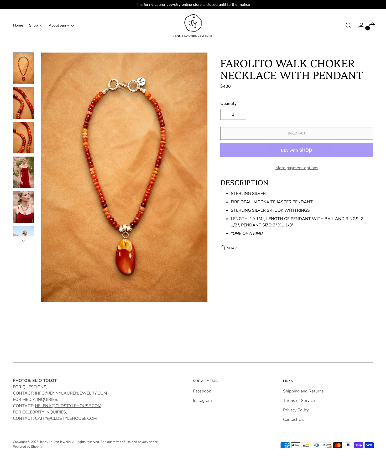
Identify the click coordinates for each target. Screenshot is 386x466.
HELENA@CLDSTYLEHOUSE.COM (68, 406)
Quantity (228, 103)
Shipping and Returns (303, 391)
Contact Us (293, 419)
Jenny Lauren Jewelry (55, 441)
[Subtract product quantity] (225, 114)
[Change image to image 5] (23, 207)
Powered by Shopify (27, 446)
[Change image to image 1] (23, 68)
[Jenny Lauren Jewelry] (193, 25)
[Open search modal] (348, 25)
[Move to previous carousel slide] (356, 342)
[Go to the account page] (359, 25)
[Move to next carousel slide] (368, 342)
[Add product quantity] (241, 114)
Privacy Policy (296, 410)
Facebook (202, 391)
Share (233, 248)
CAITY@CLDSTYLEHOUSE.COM (66, 418)
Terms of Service (299, 400)
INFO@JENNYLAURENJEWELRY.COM (71, 393)
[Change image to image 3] (23, 137)
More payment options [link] (296, 168)
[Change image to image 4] (23, 172)
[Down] (23, 240)
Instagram (202, 400)
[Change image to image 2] (23, 103)
